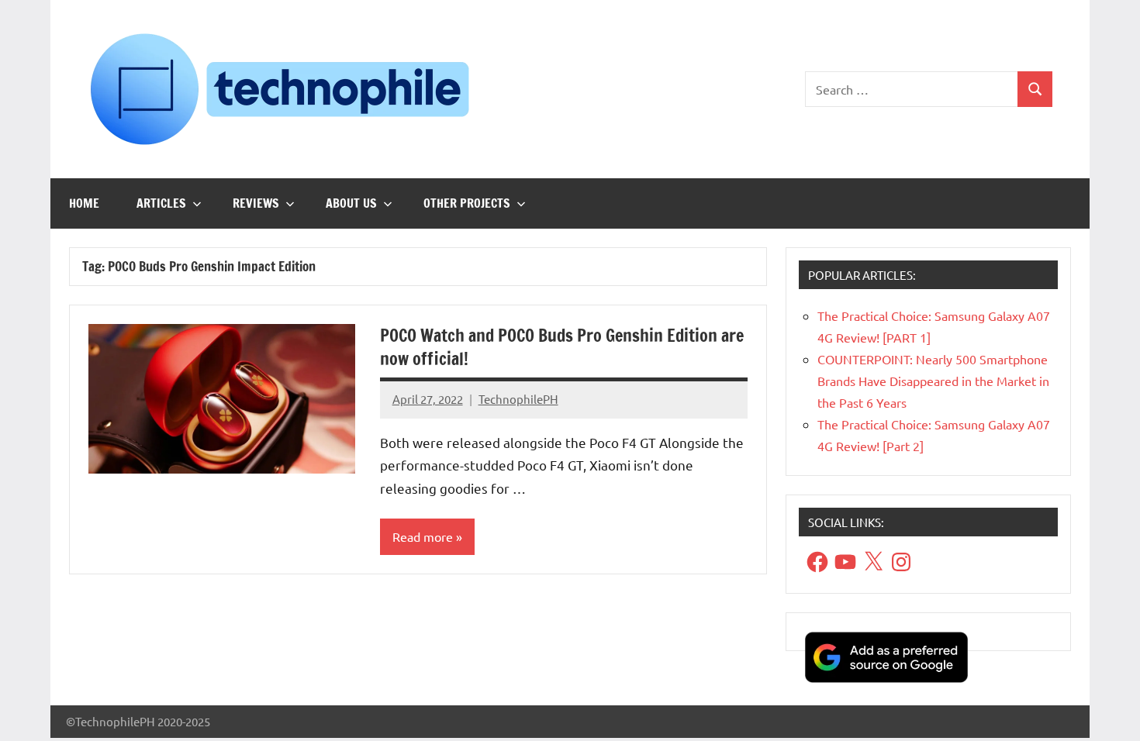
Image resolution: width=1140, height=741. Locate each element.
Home (84, 203)
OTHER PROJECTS (466, 203)
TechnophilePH (518, 398)
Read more (422, 536)
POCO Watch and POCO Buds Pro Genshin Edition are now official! (562, 347)
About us (351, 203)
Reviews (256, 203)
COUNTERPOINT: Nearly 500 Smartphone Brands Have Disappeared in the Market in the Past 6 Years (933, 380)
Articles (161, 203)
